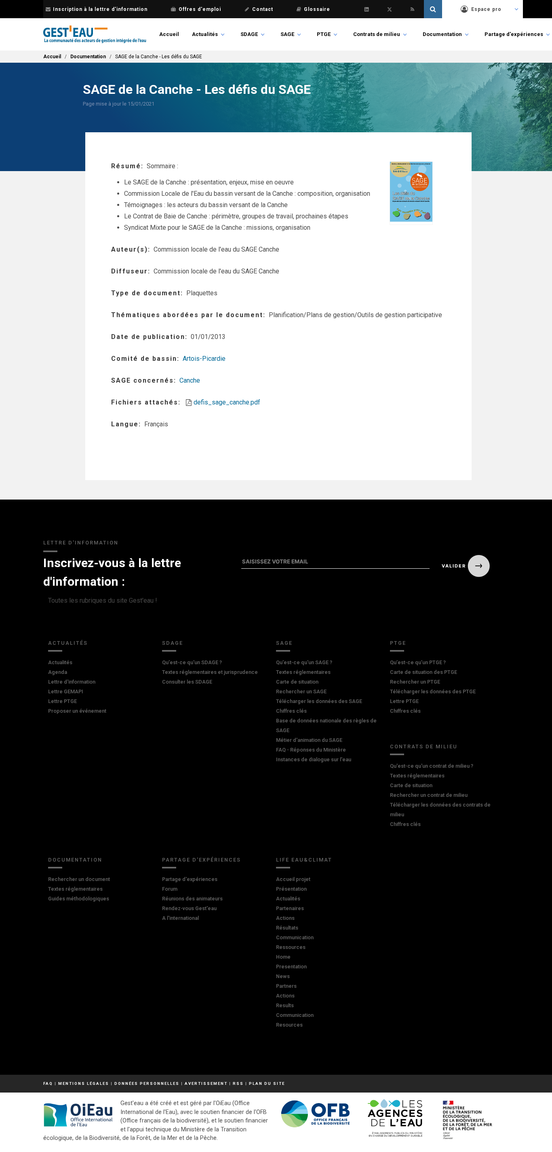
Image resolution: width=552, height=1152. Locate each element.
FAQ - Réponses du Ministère (311, 750)
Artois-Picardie (204, 358)
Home (283, 957)
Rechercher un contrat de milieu (429, 795)
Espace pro (486, 9)
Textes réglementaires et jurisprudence (210, 672)
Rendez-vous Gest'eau (189, 908)
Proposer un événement (77, 711)
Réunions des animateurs (192, 899)
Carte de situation (297, 682)
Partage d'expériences (514, 34)
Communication (295, 937)
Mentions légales (83, 1083)
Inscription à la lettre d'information (100, 9)
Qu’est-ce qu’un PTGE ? (418, 662)
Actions (285, 918)
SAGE (287, 34)
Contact (262, 9)
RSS (238, 1083)
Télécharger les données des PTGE (433, 691)
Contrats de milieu (376, 34)
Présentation (291, 889)
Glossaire (317, 9)
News (283, 976)
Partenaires (290, 908)
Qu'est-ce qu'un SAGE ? (304, 662)
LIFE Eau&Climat (304, 860)
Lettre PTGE (62, 701)
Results (285, 1005)
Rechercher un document (79, 879)
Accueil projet (293, 879)
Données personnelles (146, 1083)
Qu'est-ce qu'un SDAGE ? (192, 662)
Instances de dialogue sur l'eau (313, 759)
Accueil (169, 34)
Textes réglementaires (303, 672)
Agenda (57, 672)
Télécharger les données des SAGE (319, 701)
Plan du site (267, 1083)
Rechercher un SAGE (301, 691)
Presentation (291, 967)
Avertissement (206, 1083)
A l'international (180, 918)
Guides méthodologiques (78, 899)
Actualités (205, 34)
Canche (189, 380)
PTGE (324, 34)
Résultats (287, 928)
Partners (286, 986)
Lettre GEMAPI (65, 691)
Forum (169, 889)
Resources (289, 1025)
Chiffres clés (291, 711)
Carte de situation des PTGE (423, 672)
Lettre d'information (71, 682)
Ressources (290, 947)
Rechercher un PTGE (415, 682)
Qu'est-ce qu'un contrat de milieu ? (431, 766)
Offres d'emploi (200, 9)
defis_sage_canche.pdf (227, 402)
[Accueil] (95, 34)
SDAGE (249, 34)
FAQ (48, 1083)
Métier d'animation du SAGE (309, 740)
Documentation (442, 34)
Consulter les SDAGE (187, 682)
